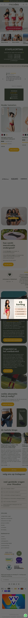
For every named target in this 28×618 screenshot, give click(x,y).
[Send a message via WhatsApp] (25, 615)
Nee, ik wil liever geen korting (20, 316)
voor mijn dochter (20, 311)
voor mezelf (20, 309)
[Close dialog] (26, 300)
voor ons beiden (20, 314)
